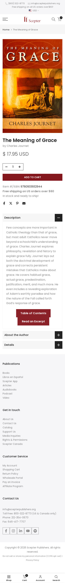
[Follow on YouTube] (27, 530)
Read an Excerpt (33, 321)
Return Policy (10, 473)
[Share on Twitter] (10, 203)
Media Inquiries (11, 436)
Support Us (9, 431)
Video (6, 397)
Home (6, 29)
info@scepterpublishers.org (45, 3)
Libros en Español (13, 377)
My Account (10, 465)
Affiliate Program (13, 486)
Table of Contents (33, 313)
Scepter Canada (13, 444)
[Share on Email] (23, 203)
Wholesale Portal (13, 478)
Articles (7, 385)
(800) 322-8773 (16, 3)
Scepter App (10, 381)
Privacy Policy (32, 560)
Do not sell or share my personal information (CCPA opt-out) (32, 556)
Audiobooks (9, 389)
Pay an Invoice (11, 482)
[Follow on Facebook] (6, 530)
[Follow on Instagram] (13, 530)
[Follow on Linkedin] (20, 530)
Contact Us (9, 423)
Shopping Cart (11, 469)
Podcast (7, 393)
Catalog (7, 427)
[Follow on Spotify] (35, 530)
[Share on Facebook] (4, 203)
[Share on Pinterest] (17, 203)
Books (6, 373)
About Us (8, 419)
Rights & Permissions (15, 440)
